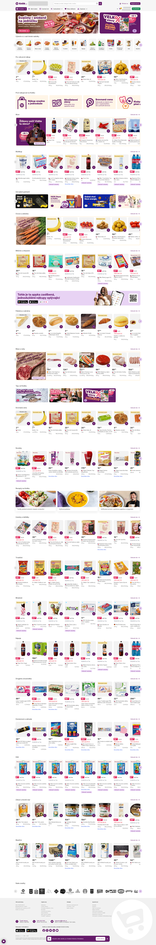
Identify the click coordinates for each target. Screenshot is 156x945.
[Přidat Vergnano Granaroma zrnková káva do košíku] (92, 131)
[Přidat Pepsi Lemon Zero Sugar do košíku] (77, 654)
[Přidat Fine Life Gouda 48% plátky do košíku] (28, 266)
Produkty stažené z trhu (47, 908)
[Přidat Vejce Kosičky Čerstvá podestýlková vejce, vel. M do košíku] (110, 423)
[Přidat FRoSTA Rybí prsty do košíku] (126, 613)
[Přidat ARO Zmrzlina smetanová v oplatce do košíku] (93, 613)
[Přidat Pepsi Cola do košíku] (59, 131)
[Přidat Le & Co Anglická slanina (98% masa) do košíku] (61, 167)
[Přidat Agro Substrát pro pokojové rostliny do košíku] (61, 734)
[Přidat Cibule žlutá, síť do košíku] (93, 72)
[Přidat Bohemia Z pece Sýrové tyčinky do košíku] (126, 573)
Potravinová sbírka (46, 911)
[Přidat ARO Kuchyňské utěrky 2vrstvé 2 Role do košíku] (126, 694)
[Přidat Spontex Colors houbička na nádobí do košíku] (44, 734)
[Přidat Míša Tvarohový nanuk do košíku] (44, 613)
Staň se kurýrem (96, 908)
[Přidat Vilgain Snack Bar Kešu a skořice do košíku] (126, 464)
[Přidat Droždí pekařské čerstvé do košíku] (44, 167)
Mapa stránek (95, 909)
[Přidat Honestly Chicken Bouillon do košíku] (77, 815)
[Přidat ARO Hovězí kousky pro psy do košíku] (44, 856)
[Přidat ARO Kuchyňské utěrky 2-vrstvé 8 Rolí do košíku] (77, 694)
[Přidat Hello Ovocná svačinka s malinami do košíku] (44, 773)
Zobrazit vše (134, 114)
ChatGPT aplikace (45, 916)
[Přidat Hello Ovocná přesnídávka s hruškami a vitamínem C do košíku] (93, 773)
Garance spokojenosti (72, 905)
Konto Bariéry (44, 912)
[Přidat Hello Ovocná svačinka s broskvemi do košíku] (61, 773)
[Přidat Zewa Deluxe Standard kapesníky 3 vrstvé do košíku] (44, 694)
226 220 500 (41, 920)
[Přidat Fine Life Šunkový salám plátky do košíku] (77, 533)
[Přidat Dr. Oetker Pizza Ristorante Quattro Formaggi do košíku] (124, 131)
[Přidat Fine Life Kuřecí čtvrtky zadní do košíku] (124, 365)
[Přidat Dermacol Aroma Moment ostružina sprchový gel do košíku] (77, 464)
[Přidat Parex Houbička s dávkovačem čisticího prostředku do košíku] (61, 464)
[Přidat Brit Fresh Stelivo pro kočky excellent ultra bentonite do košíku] (77, 856)
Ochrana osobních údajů (98, 912)
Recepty (43, 909)
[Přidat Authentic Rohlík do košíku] (93, 326)
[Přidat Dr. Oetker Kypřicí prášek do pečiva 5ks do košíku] (61, 573)
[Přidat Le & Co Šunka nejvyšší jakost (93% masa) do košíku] (44, 533)
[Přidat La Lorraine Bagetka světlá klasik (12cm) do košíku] (61, 326)
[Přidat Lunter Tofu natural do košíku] (28, 815)
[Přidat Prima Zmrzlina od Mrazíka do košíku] (110, 613)
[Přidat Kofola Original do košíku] (110, 654)
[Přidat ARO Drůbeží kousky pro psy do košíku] (110, 856)
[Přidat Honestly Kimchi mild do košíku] (110, 815)
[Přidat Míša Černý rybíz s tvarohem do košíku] (77, 613)
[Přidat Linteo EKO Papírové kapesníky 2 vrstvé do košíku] (61, 694)
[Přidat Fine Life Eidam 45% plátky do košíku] (93, 266)
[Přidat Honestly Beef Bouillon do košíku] (93, 815)
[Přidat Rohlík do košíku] (28, 72)
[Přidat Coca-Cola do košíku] (93, 167)
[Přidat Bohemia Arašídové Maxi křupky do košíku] (28, 573)
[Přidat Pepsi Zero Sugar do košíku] (28, 654)
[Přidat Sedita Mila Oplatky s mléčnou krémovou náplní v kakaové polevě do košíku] (77, 573)
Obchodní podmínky (97, 911)
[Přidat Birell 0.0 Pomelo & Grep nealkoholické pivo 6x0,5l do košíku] (44, 654)
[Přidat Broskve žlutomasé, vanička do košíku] (92, 230)
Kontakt (94, 905)
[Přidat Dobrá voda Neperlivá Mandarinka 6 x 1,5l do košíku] (28, 464)
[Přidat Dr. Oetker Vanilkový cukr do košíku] (44, 573)
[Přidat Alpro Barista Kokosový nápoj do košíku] (61, 815)
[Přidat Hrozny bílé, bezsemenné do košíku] (61, 72)
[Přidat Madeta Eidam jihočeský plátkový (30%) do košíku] (126, 266)
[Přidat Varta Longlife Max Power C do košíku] (77, 734)
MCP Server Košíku (46, 914)
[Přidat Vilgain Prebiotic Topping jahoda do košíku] (93, 464)
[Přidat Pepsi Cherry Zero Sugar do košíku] (126, 654)
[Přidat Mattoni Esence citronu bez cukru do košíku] (126, 167)
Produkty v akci (71, 906)
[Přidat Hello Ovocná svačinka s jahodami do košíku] (28, 773)
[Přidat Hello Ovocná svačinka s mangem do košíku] (110, 773)
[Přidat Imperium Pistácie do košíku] (61, 613)
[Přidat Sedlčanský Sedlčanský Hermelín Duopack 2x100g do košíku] (77, 266)
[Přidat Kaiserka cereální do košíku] (44, 326)
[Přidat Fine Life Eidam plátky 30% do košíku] (44, 266)
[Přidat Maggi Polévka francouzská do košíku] (110, 464)
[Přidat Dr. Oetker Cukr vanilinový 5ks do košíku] (93, 573)
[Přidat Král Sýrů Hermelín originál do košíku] (110, 72)
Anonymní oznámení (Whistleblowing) (101, 916)
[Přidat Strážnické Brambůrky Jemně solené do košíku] (110, 573)
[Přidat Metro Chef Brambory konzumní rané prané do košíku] (126, 72)
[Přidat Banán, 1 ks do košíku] (44, 72)
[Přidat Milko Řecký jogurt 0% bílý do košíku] (110, 266)
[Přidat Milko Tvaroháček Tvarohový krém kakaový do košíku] (110, 167)
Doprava (43, 905)
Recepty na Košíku (23, 488)
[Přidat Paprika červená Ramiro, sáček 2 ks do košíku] (108, 131)
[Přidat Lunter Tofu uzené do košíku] (44, 815)
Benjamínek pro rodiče (21, 906)
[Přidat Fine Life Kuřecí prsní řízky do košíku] (75, 365)
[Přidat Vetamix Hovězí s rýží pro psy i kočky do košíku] (126, 856)
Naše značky (70, 908)
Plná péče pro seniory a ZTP (23, 908)
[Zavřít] (107, 938)
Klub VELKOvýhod (20, 905)
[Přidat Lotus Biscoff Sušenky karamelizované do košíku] (44, 464)
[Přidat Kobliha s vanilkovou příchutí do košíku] (126, 326)
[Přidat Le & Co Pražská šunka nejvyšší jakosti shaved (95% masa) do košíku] (75, 131)
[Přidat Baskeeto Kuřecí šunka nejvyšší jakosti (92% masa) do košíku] (77, 167)
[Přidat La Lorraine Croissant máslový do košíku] (110, 326)
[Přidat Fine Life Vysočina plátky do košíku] (126, 533)
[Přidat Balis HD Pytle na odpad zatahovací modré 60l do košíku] (28, 734)
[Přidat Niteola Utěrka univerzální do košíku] (126, 734)
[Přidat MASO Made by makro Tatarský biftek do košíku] (108, 365)
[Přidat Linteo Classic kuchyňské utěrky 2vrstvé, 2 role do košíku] (93, 694)
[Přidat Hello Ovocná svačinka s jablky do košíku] (77, 773)
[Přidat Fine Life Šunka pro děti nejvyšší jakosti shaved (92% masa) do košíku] (77, 72)
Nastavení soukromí (97, 914)
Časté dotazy (44, 906)
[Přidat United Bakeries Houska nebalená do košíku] (77, 326)
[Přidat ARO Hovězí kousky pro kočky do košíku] (28, 856)
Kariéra (94, 906)
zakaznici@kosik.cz (61, 920)
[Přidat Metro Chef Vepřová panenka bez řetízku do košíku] (59, 365)
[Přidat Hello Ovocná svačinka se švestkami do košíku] (126, 773)
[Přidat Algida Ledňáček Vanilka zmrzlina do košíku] (28, 613)
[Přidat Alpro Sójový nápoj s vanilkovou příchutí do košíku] (126, 815)
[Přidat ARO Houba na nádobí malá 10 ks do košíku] (110, 734)
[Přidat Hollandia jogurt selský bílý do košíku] (28, 167)
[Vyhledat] (100, 3)
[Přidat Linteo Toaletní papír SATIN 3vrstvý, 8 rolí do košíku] (28, 694)
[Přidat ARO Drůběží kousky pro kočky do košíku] (93, 856)
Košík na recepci (20, 909)
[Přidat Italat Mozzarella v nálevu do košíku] (61, 266)
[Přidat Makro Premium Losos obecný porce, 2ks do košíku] (92, 365)
